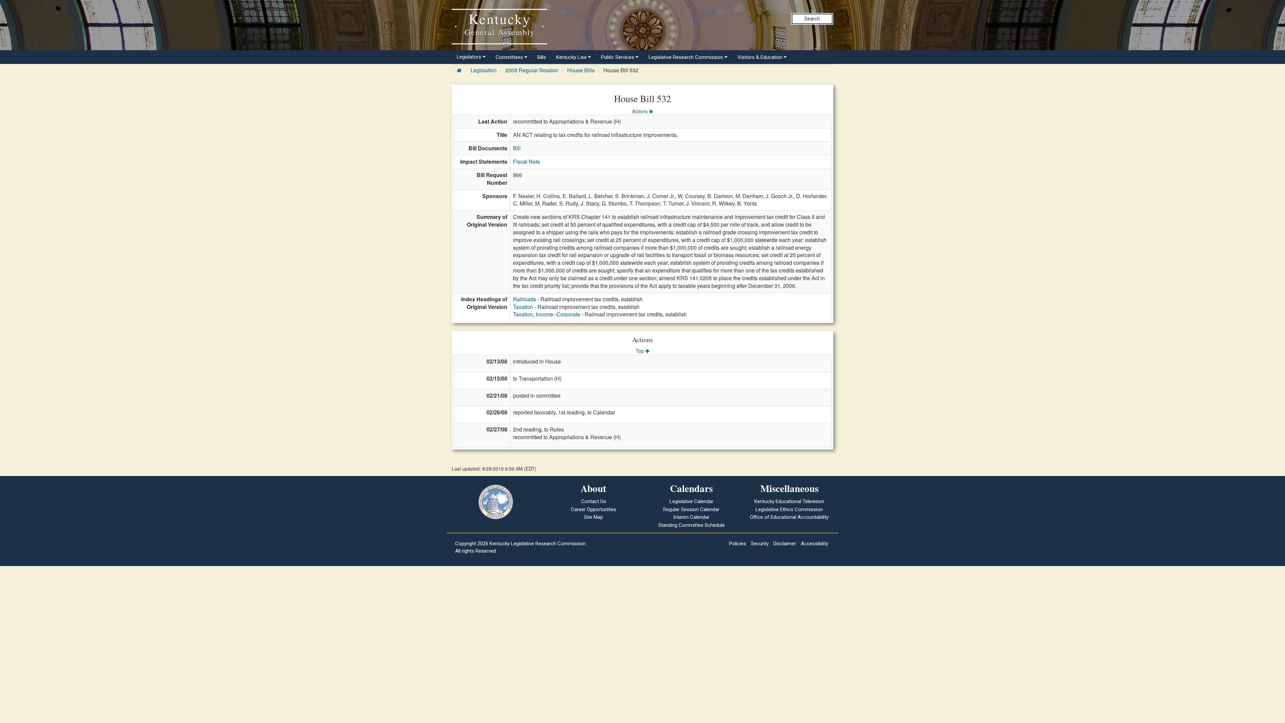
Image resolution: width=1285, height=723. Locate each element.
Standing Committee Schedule (691, 525)
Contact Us (593, 501)
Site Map (593, 517)
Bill (517, 148)
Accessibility (814, 544)
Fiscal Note (526, 161)
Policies (737, 544)
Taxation (523, 307)
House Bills (581, 70)
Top (640, 350)
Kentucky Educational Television (789, 501)
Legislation (483, 70)
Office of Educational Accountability (789, 517)
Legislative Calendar (691, 501)
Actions (640, 111)
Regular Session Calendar (691, 509)
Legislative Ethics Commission (789, 509)
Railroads (524, 299)
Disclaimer (784, 544)
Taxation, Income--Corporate (546, 314)
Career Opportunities (593, 509)
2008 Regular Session (532, 70)
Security (760, 544)
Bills (541, 57)
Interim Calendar (691, 517)
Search (812, 19)
